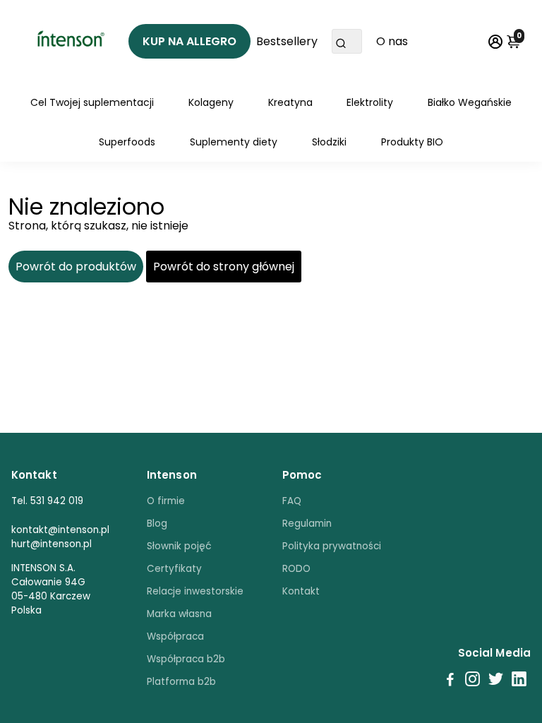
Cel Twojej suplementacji (92, 102)
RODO (296, 568)
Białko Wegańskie (470, 102)
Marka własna (179, 614)
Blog (157, 523)
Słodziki (329, 142)
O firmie (166, 501)
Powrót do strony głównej (223, 266)
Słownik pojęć (179, 546)
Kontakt (301, 591)
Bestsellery (287, 41)
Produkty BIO (412, 142)
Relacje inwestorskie (195, 591)
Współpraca (175, 636)
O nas (392, 41)
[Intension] (70, 41)
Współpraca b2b (186, 659)
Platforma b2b (181, 681)
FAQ (291, 501)
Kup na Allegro (189, 41)
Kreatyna (290, 102)
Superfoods (127, 142)
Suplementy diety (233, 142)
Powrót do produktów (76, 266)
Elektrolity (370, 102)
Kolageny (211, 102)
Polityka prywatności (331, 546)
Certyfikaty (174, 568)
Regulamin (307, 523)
